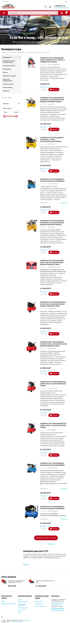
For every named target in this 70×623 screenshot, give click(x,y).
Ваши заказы (38, 601)
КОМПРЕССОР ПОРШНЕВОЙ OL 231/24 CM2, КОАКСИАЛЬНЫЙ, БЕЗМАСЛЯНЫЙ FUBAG (53, 304)
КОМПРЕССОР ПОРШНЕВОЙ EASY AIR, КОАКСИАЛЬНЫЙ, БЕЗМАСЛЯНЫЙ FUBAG (52, 262)
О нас (20, 599)
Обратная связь (23, 601)
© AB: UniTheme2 (16, 621)
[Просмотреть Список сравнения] (50, 7)
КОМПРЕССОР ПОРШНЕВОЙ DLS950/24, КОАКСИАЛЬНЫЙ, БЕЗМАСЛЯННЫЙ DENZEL (52, 222)
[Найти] (56, 13)
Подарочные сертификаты (22, 604)
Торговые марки (23, 608)
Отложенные (38, 603)
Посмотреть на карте (57, 610)
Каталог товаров (4, 13)
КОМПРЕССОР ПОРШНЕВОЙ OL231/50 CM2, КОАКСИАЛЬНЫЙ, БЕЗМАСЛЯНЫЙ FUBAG (53, 344)
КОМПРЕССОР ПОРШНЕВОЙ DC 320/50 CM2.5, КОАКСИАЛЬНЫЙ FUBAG (53, 384)
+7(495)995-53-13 (60, 6)
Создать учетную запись (8, 603)
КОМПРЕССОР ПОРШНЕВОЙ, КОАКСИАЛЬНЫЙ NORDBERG (52, 180)
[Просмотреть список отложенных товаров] (45, 7)
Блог (19, 612)
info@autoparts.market (58, 608)
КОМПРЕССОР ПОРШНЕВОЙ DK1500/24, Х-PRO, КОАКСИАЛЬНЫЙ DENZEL (52, 139)
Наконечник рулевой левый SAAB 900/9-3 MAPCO (16, 581)
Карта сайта (21, 610)
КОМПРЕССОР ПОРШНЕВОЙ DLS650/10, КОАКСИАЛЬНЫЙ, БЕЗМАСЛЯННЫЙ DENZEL (52, 99)
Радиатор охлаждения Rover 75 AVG (45, 581)
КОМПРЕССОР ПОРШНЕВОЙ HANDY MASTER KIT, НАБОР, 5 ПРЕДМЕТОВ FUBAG (52, 60)
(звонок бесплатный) (57, 602)
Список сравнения (40, 606)
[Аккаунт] (62, 13)
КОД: (49, 64)
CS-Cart (26, 620)
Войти (3, 601)
